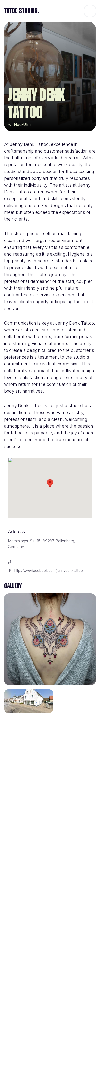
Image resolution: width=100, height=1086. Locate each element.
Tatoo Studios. (21, 11)
